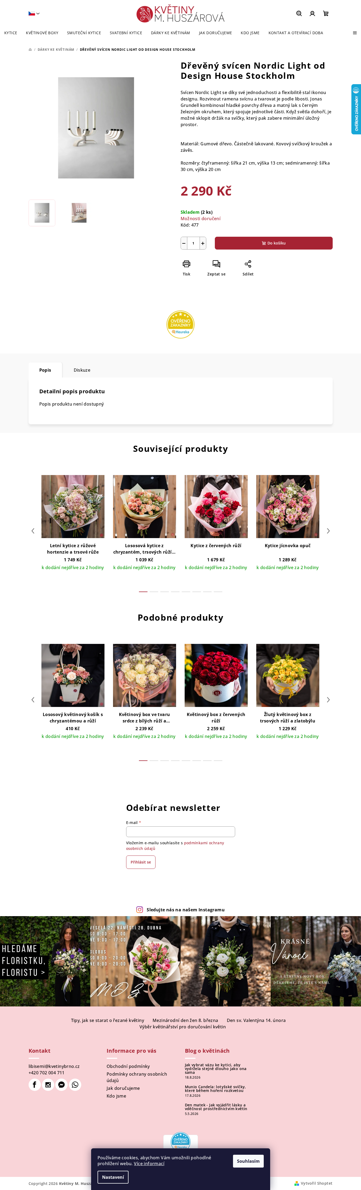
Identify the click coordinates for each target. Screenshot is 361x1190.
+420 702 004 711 (47, 1073)
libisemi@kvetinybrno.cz (54, 1066)
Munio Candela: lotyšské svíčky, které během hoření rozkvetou (215, 1088)
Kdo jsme (116, 1096)
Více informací (149, 1163)
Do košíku (276, 243)
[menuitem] (10, 33)
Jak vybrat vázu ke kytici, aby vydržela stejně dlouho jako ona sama (216, 1068)
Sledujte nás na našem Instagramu (186, 910)
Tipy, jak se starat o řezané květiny (107, 1020)
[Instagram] (48, 1085)
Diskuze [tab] (82, 370)
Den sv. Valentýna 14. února (256, 1020)
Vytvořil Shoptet (316, 1183)
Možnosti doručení (201, 218)
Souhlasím (248, 1161)
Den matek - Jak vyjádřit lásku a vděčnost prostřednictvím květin (216, 1107)
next (328, 531)
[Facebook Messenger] (61, 1085)
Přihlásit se (141, 862)
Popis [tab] (45, 370)
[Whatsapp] (75, 1085)
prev (33, 531)
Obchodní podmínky (128, 1066)
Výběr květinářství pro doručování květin (182, 1027)
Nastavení (113, 1177)
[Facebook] (35, 1085)
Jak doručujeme (123, 1088)
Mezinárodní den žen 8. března (185, 1020)
